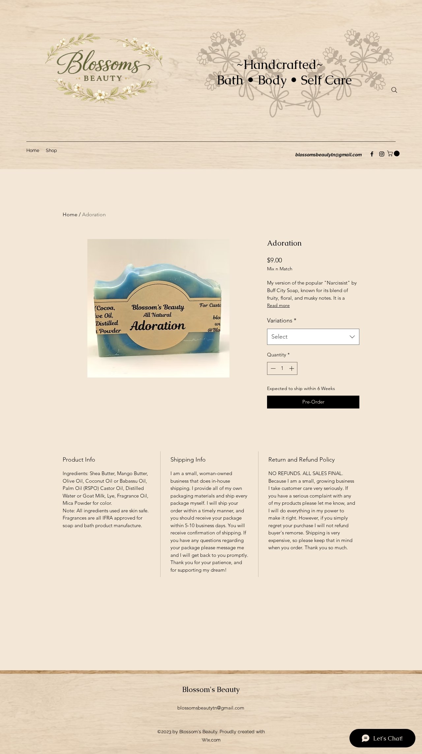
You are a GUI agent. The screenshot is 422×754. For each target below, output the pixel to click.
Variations (281, 320)
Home (70, 214)
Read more (278, 305)
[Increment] (292, 368)
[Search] (394, 90)
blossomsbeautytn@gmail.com (328, 154)
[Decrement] (272, 368)
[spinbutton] (282, 368)
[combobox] (313, 337)
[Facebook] (372, 154)
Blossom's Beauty (211, 689)
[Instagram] (381, 154)
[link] (394, 153)
